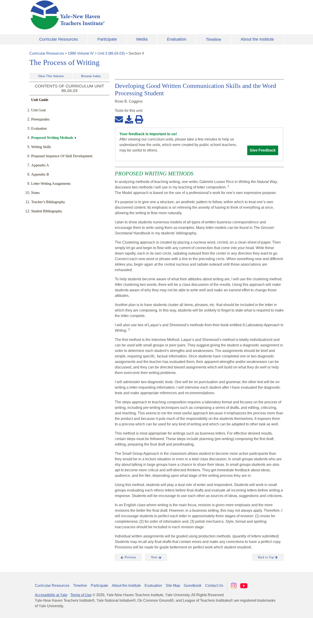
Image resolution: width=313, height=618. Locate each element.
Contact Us (214, 585)
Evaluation (176, 39)
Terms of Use (81, 595)
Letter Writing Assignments (51, 183)
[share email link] (119, 119)
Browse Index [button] (91, 76)
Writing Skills (41, 147)
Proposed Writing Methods (52, 138)
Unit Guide (39, 100)
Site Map (173, 585)
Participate (107, 39)
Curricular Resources (58, 39)
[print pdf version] (139, 119)
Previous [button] (130, 557)
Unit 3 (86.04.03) (111, 53)
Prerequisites (40, 119)
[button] (286, 610)
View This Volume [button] (51, 76)
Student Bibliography (46, 211)
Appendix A (40, 165)
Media (142, 39)
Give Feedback (263, 150)
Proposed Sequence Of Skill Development (61, 156)
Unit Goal (38, 110)
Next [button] (154, 557)
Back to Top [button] (266, 557)
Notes (35, 193)
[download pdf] (129, 119)
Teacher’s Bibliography (48, 202)
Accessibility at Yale (51, 595)
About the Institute (257, 39)
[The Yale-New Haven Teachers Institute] (113, 15)
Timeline (213, 39)
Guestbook (192, 585)
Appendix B (40, 174)
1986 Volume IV (81, 53)
